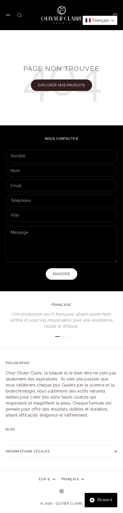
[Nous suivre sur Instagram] (61, 491)
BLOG (10, 429)
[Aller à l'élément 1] (57, 336)
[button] (100, 20)
